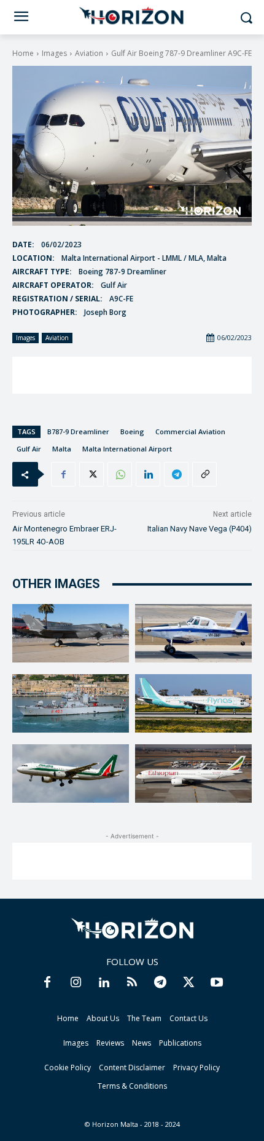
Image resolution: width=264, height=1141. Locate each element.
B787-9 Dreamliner (78, 431)
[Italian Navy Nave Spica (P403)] (70, 703)
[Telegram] (176, 474)
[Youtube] (217, 983)
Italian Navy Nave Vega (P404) (199, 528)
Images (54, 53)
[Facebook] (63, 474)
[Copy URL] (204, 474)
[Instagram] (75, 983)
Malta (61, 448)
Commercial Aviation (190, 431)
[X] (91, 474)
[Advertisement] (132, 375)
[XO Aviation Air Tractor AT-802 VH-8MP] (193, 633)
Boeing (132, 431)
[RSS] (132, 983)
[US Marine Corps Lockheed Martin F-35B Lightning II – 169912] (70, 633)
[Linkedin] (148, 474)
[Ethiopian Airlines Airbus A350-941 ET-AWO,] (193, 773)
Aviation (89, 53)
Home (23, 53)
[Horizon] (132, 16)
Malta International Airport (127, 448)
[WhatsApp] (119, 474)
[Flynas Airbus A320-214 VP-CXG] (193, 703)
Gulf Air (29, 448)
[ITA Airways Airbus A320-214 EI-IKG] (70, 773)
